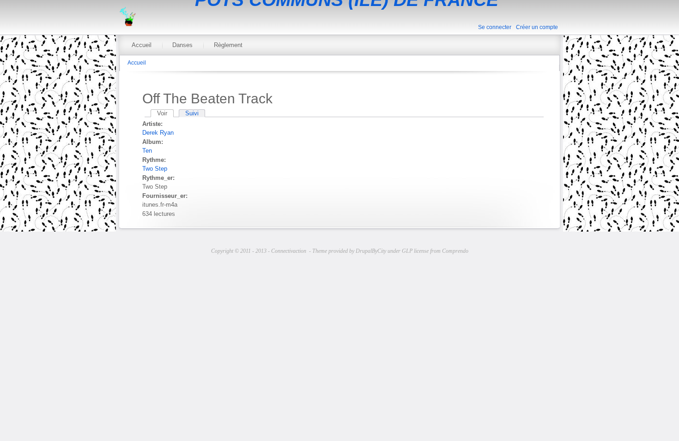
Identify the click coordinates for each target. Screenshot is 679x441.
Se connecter (494, 27)
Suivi (192, 113)
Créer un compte (537, 27)
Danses (182, 45)
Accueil (142, 45)
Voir (165, 113)
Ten (147, 150)
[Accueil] (127, 24)
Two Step (154, 168)
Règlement (228, 45)
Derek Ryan (158, 132)
